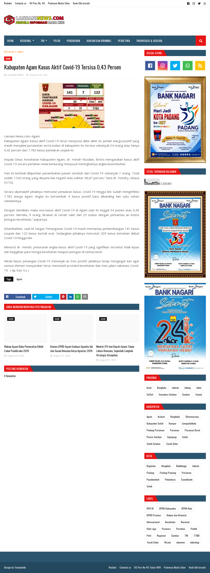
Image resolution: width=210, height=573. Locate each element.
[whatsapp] (204, 3)
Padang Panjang (168, 472)
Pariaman (186, 472)
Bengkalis (175, 416)
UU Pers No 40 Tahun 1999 (147, 567)
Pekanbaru (170, 479)
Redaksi (8, 3)
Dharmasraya (192, 416)
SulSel (150, 394)
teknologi (194, 542)
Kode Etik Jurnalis (81, 3)
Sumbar (186, 394)
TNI (186, 535)
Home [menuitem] (10, 40)
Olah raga (151, 528)
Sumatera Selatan (168, 394)
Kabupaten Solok (155, 423)
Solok (185, 437)
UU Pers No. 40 (37, 3)
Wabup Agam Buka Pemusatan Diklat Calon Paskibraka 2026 (23, 348)
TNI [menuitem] (42, 40)
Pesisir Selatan (154, 437)
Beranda (9, 51)
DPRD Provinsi (154, 515)
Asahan (161, 416)
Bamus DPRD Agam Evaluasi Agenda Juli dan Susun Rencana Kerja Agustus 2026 (71, 348)
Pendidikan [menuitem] (73, 40)
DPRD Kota (186, 508)
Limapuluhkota (189, 423)
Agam (20, 51)
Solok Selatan (153, 443)
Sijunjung (172, 437)
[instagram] (194, 3)
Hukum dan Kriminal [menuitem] (99, 40)
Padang (150, 472)
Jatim (198, 387)
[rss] (200, 65)
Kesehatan (170, 522)
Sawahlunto (187, 479)
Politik (194, 528)
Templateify (20, 567)
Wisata (167, 542)
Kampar (172, 423)
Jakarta (175, 387)
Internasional (153, 522)
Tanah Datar (172, 443)
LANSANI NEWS (16, 74)
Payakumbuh (153, 479)
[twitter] (199, 3)
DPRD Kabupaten (167, 508)
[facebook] (188, 3)
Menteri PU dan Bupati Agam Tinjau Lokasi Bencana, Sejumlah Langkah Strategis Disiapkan (115, 350)
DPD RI (150, 508)
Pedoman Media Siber (59, 3)
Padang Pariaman (155, 430)
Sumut (198, 394)
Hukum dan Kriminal (176, 515)
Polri (149, 535)
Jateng (187, 387)
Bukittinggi (181, 466)
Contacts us (20, 3)
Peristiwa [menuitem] (124, 40)
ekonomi (180, 542)
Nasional (185, 522)
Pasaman (174, 430)
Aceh (149, 387)
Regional (161, 535)
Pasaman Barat (192, 430)
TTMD (197, 535)
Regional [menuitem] (25, 40)
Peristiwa (180, 528)
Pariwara (166, 528)
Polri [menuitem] (57, 40)
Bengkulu (161, 387)
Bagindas (151, 466)
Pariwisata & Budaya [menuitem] (149, 40)
